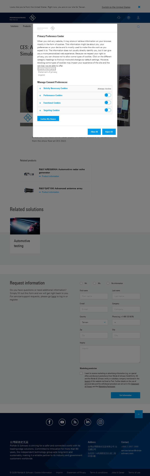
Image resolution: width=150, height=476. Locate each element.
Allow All (94, 131)
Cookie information (46, 69)
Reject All (109, 131)
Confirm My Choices (48, 119)
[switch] (107, 95)
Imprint (41, 75)
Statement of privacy (47, 72)
